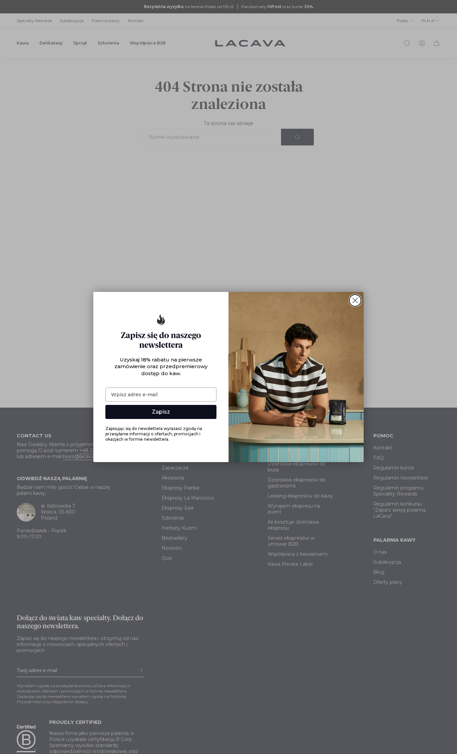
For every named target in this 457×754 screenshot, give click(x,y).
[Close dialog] (355, 300)
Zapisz (161, 412)
